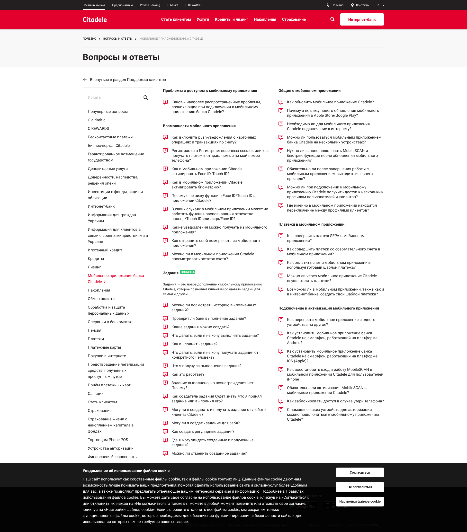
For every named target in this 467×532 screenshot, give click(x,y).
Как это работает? (187, 374)
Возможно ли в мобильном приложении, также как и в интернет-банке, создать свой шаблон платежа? (335, 291)
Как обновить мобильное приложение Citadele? (330, 102)
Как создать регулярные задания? (202, 431)
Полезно (89, 38)
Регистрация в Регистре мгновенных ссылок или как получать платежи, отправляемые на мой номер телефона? (220, 155)
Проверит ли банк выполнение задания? (208, 318)
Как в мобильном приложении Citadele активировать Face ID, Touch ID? (206, 171)
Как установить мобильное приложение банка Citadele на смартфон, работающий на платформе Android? (332, 338)
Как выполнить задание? (194, 344)
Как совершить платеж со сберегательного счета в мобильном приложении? (333, 251)
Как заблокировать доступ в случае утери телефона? (335, 401)
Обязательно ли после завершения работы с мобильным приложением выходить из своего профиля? (330, 174)
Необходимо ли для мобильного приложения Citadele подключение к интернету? (328, 126)
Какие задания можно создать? (200, 327)
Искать (94, 97)
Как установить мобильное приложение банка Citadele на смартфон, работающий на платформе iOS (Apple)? (332, 356)
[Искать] (332, 19)
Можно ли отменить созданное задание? (209, 453)
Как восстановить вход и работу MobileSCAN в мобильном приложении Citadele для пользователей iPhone (335, 374)
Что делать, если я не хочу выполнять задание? (215, 335)
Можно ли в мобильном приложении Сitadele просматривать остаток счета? (212, 256)
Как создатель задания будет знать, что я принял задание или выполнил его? (216, 398)
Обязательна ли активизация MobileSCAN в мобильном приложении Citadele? (327, 390)
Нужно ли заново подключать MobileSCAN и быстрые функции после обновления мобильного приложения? (332, 155)
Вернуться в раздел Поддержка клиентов (128, 79)
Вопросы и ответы (118, 38)
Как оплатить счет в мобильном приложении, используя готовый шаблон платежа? (328, 265)
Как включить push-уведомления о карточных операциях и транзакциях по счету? (213, 139)
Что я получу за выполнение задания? (206, 366)
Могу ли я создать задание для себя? (205, 423)
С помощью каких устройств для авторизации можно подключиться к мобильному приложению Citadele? (333, 414)
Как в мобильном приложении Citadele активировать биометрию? (206, 184)
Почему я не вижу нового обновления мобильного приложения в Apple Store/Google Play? (333, 113)
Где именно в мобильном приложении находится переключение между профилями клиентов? (332, 208)
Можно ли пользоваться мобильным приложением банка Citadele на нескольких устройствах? (334, 139)
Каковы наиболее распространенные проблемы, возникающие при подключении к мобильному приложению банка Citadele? (216, 107)
